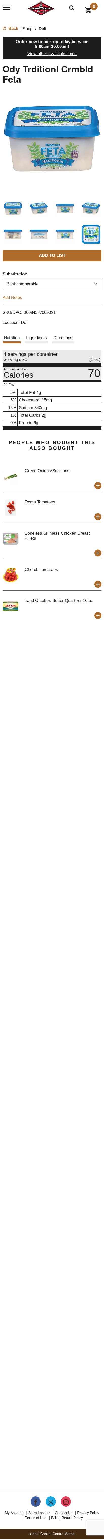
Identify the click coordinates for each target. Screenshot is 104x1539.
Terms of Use (35, 1518)
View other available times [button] (52, 53)
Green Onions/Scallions (47, 470)
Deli (42, 28)
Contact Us (63, 1513)
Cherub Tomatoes (41, 569)
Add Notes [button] (12, 297)
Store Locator (39, 1513)
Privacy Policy (88, 1513)
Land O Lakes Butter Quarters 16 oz (59, 600)
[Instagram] (66, 1501)
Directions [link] (62, 337)
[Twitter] (51, 1501)
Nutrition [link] (12, 337)
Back (12, 28)
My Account (14, 1513)
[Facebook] (36, 1501)
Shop (27, 28)
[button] (13, 208)
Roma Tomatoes (40, 502)
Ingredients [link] (36, 337)
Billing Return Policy (67, 1518)
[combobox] (52, 284)
